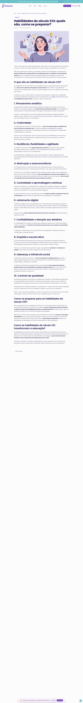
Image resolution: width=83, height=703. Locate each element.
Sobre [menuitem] (35, 6)
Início (15, 13)
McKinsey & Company (55, 128)
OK (80, 1)
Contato (45, 6)
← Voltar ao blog (18, 351)
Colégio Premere (55, 97)
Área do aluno (75, 6)
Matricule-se (67, 6)
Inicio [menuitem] (30, 6)
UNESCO (64, 186)
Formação (17, 17)
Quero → (61, 1)
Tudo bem (59, 700)
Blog (19, 13)
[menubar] (38, 6)
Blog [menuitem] (40, 6)
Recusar (54, 700)
